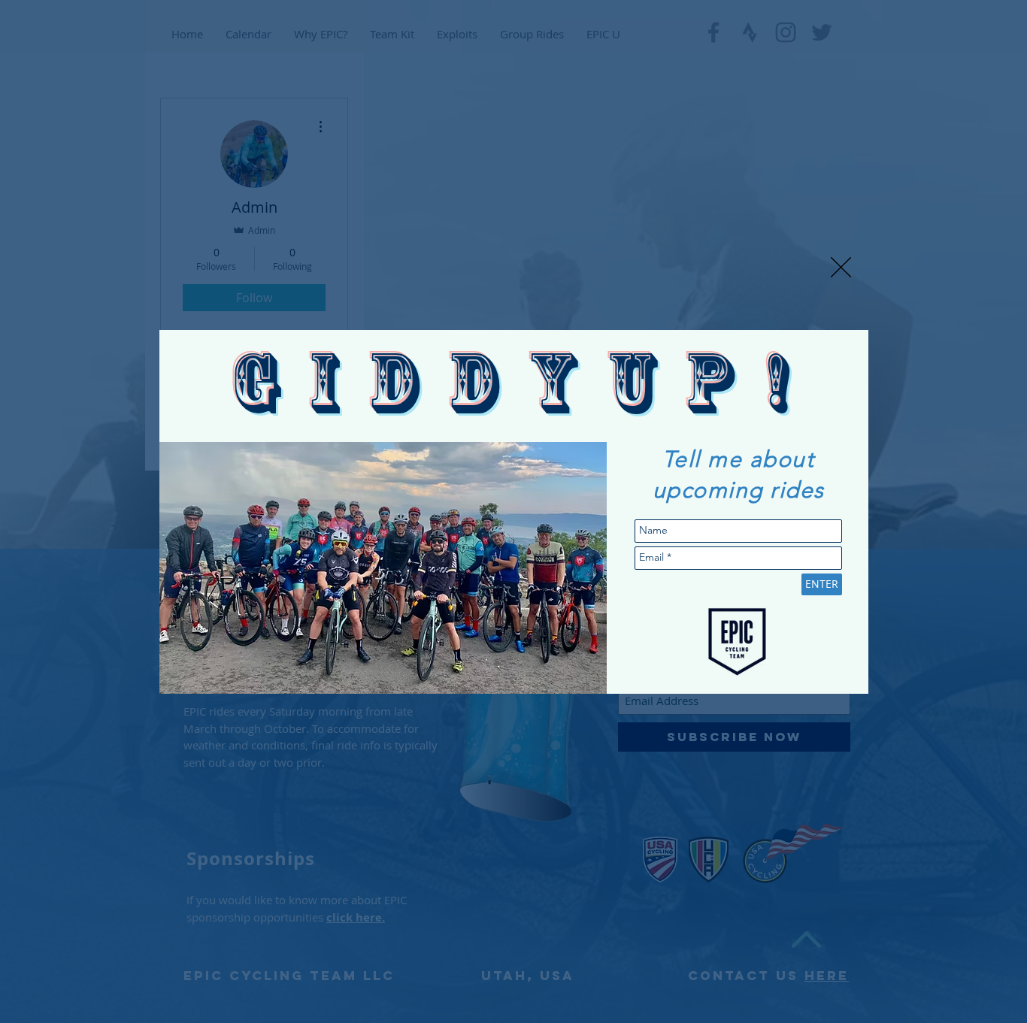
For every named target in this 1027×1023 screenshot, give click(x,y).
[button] (841, 267)
